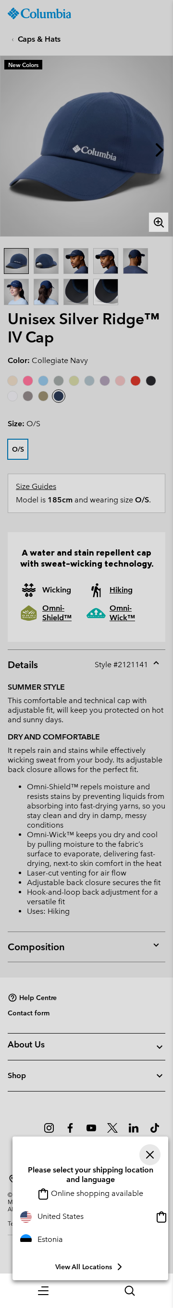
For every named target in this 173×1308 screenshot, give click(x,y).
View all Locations (83, 1267)
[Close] (150, 1154)
